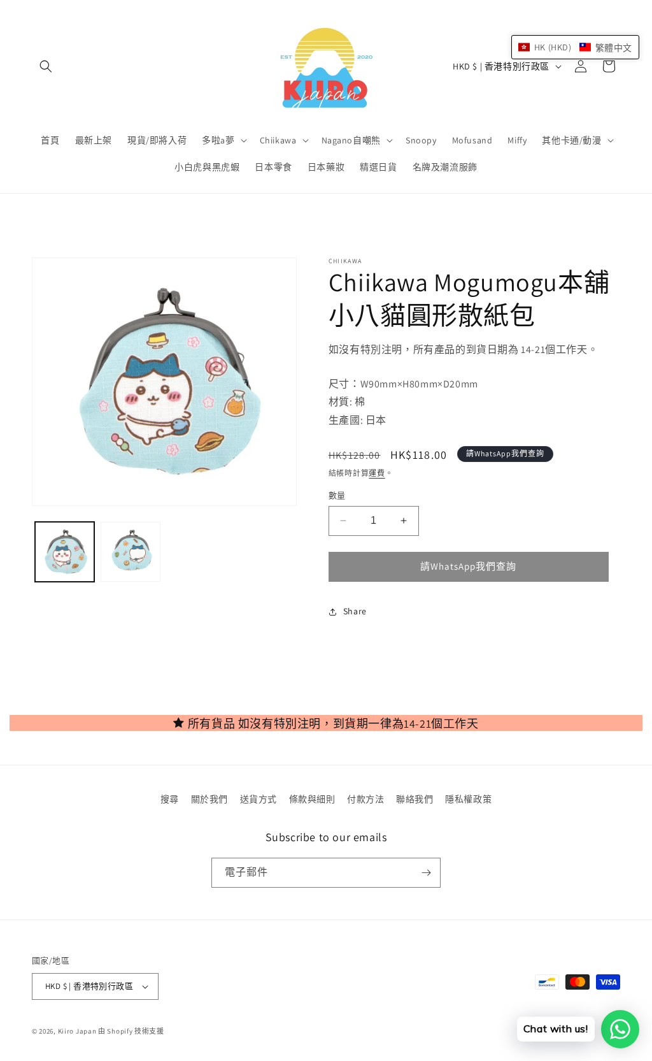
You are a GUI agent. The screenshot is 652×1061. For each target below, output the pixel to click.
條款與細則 (312, 799)
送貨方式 (258, 799)
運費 (377, 473)
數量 (337, 495)
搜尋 (169, 799)
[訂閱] (426, 873)
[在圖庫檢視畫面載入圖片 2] (130, 551)
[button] (46, 66)
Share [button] (355, 611)
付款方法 (365, 799)
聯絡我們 (414, 799)
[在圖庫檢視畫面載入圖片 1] (64, 551)
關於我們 (209, 799)
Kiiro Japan (78, 1031)
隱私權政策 (468, 799)
